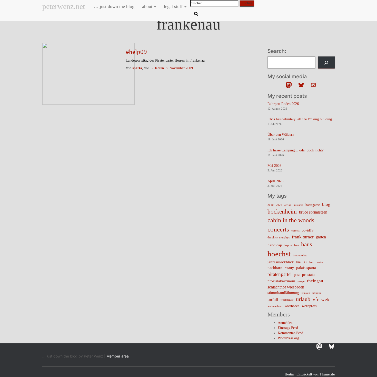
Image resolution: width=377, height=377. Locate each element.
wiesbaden (292, 306)
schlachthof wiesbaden (285, 287)
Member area (117, 356)
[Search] (326, 62)
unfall (272, 299)
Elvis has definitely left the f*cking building (299, 119)
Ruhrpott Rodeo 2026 (283, 104)
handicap (274, 245)
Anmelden (285, 323)
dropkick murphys (278, 237)
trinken (306, 292)
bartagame (312, 205)
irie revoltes (300, 255)
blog (326, 204)
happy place (291, 245)
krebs (320, 262)
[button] (155, 6)
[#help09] (88, 73)
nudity (289, 268)
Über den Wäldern (280, 135)
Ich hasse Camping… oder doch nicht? (295, 150)
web (325, 299)
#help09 (136, 51)
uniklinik (287, 300)
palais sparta (306, 268)
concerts (278, 229)
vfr (316, 299)
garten (321, 237)
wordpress (309, 306)
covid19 (307, 230)
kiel (299, 262)
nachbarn (274, 267)
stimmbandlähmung (283, 293)
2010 (270, 204)
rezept (301, 281)
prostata (308, 275)
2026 (279, 205)
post (297, 275)
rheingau (315, 280)
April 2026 (275, 181)
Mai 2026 (274, 166)
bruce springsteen (313, 212)
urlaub (303, 299)
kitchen (309, 262)
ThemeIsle (327, 374)
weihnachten (274, 306)
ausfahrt (298, 204)
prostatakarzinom (281, 281)
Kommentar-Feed (290, 333)
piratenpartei (279, 274)
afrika (287, 205)
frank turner (303, 237)
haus (306, 244)
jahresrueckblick (280, 262)
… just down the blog (113, 6)
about (148, 6)
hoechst (279, 254)
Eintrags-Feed (288, 328)
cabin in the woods (290, 220)
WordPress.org (288, 338)
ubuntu (316, 292)
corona (295, 230)
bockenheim (282, 211)
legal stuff (174, 6)
